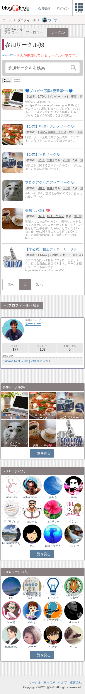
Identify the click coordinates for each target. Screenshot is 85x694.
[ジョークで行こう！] (53, 610)
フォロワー (34, 32)
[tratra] (73, 485)
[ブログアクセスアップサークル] (12, 200)
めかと (32, 622)
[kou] (11, 586)
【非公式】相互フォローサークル (70, 444)
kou (11, 598)
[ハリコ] (73, 634)
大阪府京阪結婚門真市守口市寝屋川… (32, 595)
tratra (74, 497)
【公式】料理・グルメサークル (42, 416)
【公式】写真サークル (70, 417)
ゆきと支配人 (53, 546)
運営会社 (76, 682)
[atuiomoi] (73, 610)
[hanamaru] (11, 634)
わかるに (53, 598)
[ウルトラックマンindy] (73, 586)
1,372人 (43, 132)
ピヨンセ (73, 546)
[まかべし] (32, 509)
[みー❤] (32, 634)
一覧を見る (42, 453)
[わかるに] (53, 586)
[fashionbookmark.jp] (32, 485)
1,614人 (43, 255)
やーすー (9, 55)
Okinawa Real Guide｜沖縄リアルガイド (28, 361)
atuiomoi (74, 622)
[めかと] (32, 610)
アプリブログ (11, 521)
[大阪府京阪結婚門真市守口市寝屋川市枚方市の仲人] (32, 586)
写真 (50, 160)
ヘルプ (62, 682)
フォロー (15, 348)
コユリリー (53, 521)
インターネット (59, 96)
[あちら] (53, 485)
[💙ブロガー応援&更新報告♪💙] (12, 108)
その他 (53, 255)
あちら (53, 497)
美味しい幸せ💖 (42, 445)
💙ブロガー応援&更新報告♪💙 (15, 416)
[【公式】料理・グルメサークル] (12, 144)
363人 (41, 216)
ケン (32, 546)
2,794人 (43, 96)
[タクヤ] (53, 634)
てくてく (73, 521)
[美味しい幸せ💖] (12, 228)
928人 (41, 160)
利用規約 (49, 682)
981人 (41, 188)
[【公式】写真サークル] (12, 172)
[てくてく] (73, 509)
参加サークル (69, 348)
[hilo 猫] (11, 610)
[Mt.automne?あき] (11, 534)
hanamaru (11, 646)
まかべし (32, 521)
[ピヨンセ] (73, 534)
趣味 (50, 188)
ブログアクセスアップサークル (15, 444)
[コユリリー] (53, 509)
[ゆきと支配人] (53, 534)
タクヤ (53, 646)
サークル (35, 682)
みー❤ (32, 646)
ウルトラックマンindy (74, 596)
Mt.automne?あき (11, 544)
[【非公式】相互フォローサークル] (12, 267)
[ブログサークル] (15, 8)
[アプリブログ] (11, 509)
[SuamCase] (11, 485)
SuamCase (11, 497)
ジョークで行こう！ (53, 621)
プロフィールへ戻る (24, 305)
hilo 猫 (11, 622)
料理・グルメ (57, 132)
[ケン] (32, 534)
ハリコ (74, 646)
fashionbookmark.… (32, 497)
